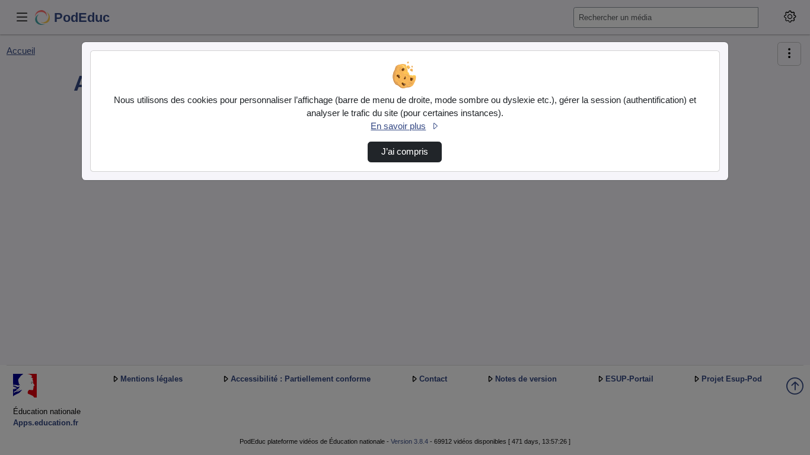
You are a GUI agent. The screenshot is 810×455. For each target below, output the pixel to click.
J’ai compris (404, 151)
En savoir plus (398, 126)
